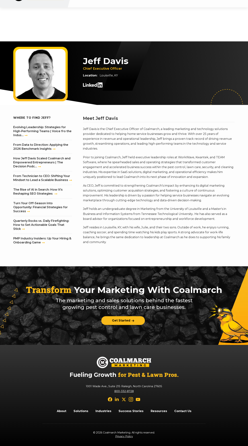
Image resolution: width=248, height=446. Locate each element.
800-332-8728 (124, 391)
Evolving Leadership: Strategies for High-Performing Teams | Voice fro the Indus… (42, 131)
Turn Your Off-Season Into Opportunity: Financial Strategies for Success (40, 207)
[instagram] (131, 399)
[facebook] (110, 399)
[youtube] (138, 399)
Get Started (121, 320)
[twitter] (124, 399)
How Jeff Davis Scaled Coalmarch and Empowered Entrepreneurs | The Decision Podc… (41, 162)
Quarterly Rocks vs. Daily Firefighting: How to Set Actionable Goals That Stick (41, 225)
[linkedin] (117, 399)
